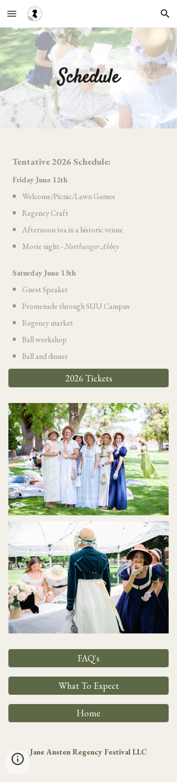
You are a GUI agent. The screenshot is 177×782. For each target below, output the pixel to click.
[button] (12, 13)
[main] (88, 78)
